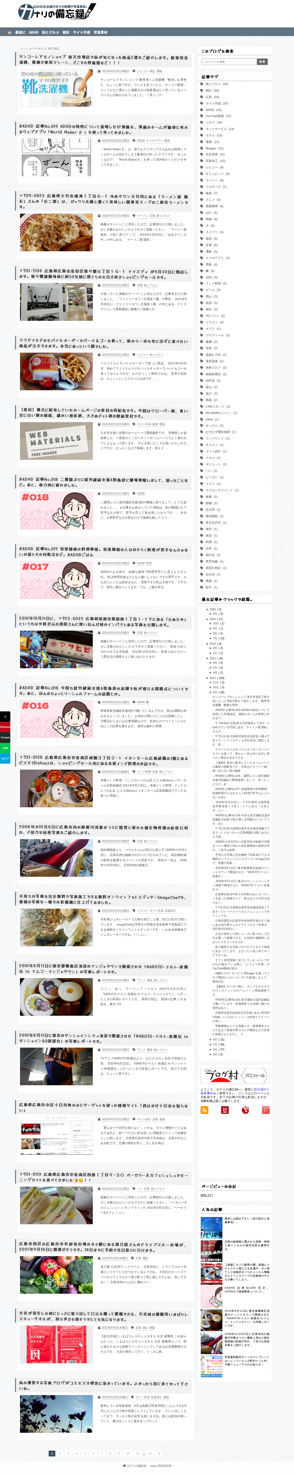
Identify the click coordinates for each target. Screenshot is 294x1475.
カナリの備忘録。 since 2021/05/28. (149, 1465)
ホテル (213, 135)
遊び (211, 393)
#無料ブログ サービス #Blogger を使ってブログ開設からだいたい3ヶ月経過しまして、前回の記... (241, 977)
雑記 (66, 32)
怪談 (211, 303)
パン (211, 470)
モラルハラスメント (221, 490)
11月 (216, 682)
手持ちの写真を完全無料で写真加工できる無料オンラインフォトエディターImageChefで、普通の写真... (241, 859)
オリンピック (217, 173)
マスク (212, 483)
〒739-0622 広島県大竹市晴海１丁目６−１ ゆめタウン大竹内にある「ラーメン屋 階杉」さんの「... (241, 727)
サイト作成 (81, 32)
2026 (213, 609)
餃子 (211, 587)
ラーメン (214, 180)
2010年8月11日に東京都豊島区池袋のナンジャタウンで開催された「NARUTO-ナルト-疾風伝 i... (241, 872)
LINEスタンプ (217, 406)
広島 (211, 97)
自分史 (212, 574)
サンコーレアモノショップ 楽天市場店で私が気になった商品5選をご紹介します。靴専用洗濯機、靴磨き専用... (241, 701)
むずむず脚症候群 (220, 432)
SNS (211, 277)
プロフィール (217, 335)
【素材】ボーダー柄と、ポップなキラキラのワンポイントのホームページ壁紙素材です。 (241, 990)
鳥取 (211, 400)
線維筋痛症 (215, 374)
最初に (20, 32)
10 (127, 1453)
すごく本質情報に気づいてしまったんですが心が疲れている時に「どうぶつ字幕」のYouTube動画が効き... (241, 964)
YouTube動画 (217, 116)
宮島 (211, 348)
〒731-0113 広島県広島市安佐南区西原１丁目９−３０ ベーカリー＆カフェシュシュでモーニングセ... (241, 911)
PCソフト (214, 315)
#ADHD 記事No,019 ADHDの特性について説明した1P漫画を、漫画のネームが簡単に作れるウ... (241, 714)
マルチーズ (215, 186)
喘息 (211, 238)
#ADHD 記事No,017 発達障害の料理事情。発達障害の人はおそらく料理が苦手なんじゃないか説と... (241, 793)
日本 (211, 548)
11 (137, 1453)
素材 (211, 193)
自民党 (212, 380)
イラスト (214, 322)
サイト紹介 (215, 451)
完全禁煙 (214, 154)
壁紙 (211, 264)
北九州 (212, 509)
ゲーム (212, 290)
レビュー (214, 167)
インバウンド (217, 438)
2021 (213, 678)
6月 (215, 613)
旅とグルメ (50, 32)
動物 (211, 503)
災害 (211, 245)
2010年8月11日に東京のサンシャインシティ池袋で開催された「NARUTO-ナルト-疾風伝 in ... (241, 885)
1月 (215, 653)
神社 (211, 309)
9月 (215, 628)
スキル (212, 458)
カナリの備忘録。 (147, 12)
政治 (211, 535)
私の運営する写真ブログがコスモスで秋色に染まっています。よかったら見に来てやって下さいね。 (241, 951)
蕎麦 (211, 581)
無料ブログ (215, 367)
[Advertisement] (235, 1146)
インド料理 (215, 283)
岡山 (211, 296)
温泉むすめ (215, 354)
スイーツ (214, 232)
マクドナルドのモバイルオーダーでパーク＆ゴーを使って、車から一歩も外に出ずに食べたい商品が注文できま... (241, 753)
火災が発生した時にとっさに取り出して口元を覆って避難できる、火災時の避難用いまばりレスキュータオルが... (241, 938)
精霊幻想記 (215, 568)
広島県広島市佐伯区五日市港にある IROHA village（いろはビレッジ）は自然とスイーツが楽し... (241, 1017)
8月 (215, 633)
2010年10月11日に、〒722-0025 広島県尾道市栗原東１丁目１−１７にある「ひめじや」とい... (241, 806)
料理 (211, 542)
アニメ (212, 199)
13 (150, 1453)
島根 (211, 219)
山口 (211, 212)
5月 (215, 667)
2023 (213, 643)
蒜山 (211, 387)
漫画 (211, 142)
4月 (215, 672)
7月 (215, 638)
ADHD (34, 32)
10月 (216, 623)
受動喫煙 (214, 206)
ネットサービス (219, 129)
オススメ (214, 445)
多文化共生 (215, 522)
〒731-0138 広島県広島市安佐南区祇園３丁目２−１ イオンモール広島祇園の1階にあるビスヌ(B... (241, 832)
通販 (211, 251)
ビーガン (214, 477)
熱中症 (212, 555)
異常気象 (214, 561)
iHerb (211, 419)
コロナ (213, 122)
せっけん (214, 425)
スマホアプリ (217, 258)
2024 (213, 619)
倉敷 (211, 496)
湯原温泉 (214, 361)
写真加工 (214, 161)
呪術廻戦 (214, 516)
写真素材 (100, 32)
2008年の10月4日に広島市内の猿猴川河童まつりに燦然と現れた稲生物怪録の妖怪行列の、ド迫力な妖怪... (241, 845)
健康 (211, 341)
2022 (213, 658)
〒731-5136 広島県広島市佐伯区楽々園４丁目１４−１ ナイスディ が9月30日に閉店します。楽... (241, 740)
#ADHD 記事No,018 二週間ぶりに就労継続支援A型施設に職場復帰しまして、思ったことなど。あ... (241, 780)
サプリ (212, 328)
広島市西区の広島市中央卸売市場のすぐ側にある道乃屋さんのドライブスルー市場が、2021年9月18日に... (241, 924)
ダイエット (215, 464)
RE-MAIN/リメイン (220, 413)
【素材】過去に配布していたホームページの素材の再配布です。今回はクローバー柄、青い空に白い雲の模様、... (241, 766)
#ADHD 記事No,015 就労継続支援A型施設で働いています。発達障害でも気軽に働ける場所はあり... (241, 1003)
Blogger (214, 148)
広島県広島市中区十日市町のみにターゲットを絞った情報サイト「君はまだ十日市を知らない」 (241, 898)
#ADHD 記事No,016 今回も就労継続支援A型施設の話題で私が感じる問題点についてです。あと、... (241, 819)
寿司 (211, 529)
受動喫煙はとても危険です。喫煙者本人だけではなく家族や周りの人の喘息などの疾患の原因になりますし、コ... (241, 1030)
